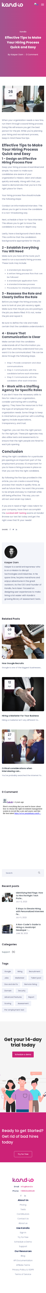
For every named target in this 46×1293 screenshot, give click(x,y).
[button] (36, 5)
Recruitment (34, 971)
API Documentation (23, 1260)
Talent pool (36, 978)
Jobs (6, 978)
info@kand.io (27, 1186)
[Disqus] (23, 830)
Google (7, 971)
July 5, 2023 (21, 917)
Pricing (23, 1205)
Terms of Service (23, 1274)
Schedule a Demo (23, 1242)
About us (23, 1223)
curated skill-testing (16, 513)
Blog (23, 1256)
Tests (23, 1209)
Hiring (20, 971)
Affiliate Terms (23, 1265)
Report (31, 997)
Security (21, 990)
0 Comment (32, 54)
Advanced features (13, 997)
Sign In (23, 1232)
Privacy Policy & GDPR (23, 1269)
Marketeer (19, 978)
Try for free (23, 1154)
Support (23, 1246)
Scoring (7, 1003)
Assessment (23, 1003)
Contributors (23, 1214)
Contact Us (23, 1218)
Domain (8, 990)
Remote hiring (30, 984)
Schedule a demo (23, 1054)
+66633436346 (27, 1191)
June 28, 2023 (22, 933)
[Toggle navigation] (42, 4)
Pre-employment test (14, 1010)
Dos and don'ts (11, 984)
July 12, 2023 (21, 901)
